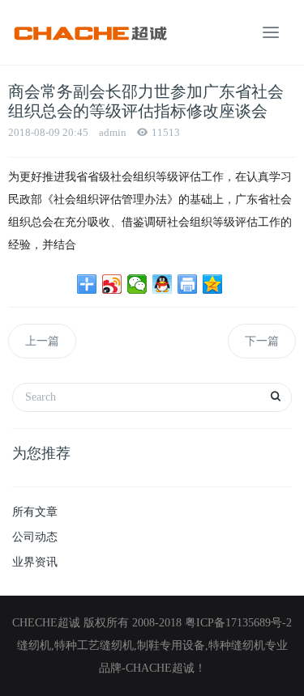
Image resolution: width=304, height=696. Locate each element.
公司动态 (35, 537)
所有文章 (35, 512)
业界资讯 (35, 562)
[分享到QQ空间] (213, 284)
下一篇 (262, 341)
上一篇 (42, 341)
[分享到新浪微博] (112, 284)
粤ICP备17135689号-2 (238, 623)
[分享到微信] (137, 284)
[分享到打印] (188, 284)
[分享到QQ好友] (162, 284)
